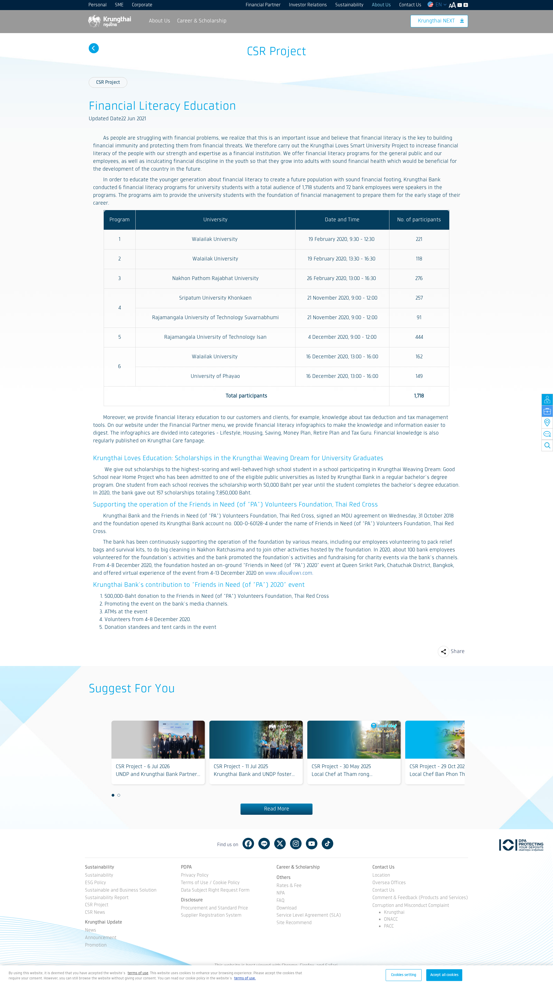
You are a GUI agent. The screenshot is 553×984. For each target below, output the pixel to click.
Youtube (311, 843)
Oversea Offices (389, 883)
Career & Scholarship (201, 21)
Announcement (100, 938)
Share (458, 651)
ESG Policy (95, 883)
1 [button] (112, 795)
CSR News (95, 913)
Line (264, 843)
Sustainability (349, 5)
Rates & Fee (289, 886)
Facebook (248, 843)
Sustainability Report (106, 898)
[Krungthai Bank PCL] (109, 21)
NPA (280, 893)
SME (119, 5)
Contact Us (410, 5)
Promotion (96, 946)
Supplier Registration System (211, 916)
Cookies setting (403, 974)
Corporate (142, 5)
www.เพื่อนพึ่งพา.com (288, 573)
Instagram (296, 843)
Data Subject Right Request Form (215, 891)
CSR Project (108, 82)
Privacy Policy (195, 876)
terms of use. (245, 978)
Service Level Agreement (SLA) (308, 916)
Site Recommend (294, 923)
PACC (389, 926)
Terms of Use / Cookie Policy (210, 883)
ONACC (391, 919)
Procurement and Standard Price (214, 908)
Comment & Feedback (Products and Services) (420, 898)
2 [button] (118, 795)
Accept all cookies (444, 974)
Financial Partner (263, 5)
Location (381, 876)
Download (286, 908)
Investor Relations (308, 5)
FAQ (280, 901)
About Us (381, 5)
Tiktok (327, 843)
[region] (276, 974)
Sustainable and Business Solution (120, 891)
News (90, 931)
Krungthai (394, 912)
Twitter (280, 843)
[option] (158, 752)
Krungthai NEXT (436, 21)
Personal (97, 5)
